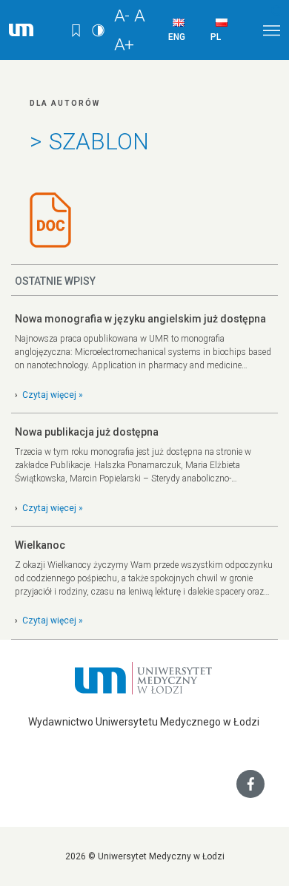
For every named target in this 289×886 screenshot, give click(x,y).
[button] (277, 11)
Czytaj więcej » (52, 395)
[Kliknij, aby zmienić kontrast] (100, 29)
